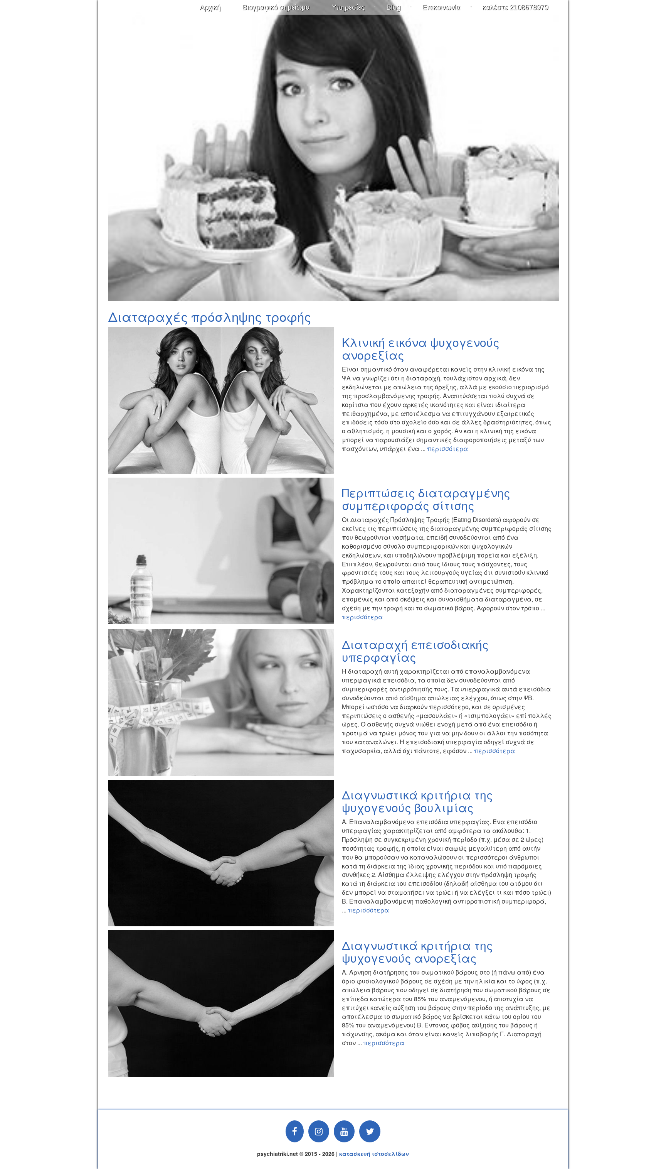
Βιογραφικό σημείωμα (276, 7)
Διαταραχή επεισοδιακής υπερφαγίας (415, 650)
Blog (393, 7)
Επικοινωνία (441, 7)
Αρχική (210, 7)
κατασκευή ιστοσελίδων (374, 1153)
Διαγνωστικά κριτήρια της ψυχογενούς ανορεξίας (417, 951)
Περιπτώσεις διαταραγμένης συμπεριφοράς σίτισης (426, 499)
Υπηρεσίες (348, 7)
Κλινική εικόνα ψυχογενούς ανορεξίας (421, 348)
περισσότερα (447, 448)
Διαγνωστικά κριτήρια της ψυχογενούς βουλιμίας (417, 801)
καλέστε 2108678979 (515, 7)
